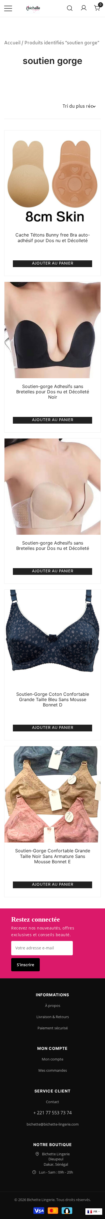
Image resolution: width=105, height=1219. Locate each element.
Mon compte (52, 1059)
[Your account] (83, 8)
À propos (52, 1005)
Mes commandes (52, 1070)
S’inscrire (25, 964)
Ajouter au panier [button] (52, 263)
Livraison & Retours (52, 1016)
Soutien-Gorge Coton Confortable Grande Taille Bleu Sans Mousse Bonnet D (52, 699)
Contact (52, 1101)
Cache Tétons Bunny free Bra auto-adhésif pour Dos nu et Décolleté (52, 237)
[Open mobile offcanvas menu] (8, 8)
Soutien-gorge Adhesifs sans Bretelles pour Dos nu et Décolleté (52, 545)
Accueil (12, 43)
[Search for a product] (69, 8)
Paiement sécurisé (53, 1027)
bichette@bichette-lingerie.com (53, 1124)
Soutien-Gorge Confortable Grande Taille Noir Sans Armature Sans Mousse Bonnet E (52, 856)
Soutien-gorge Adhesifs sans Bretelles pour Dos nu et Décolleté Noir (52, 392)
